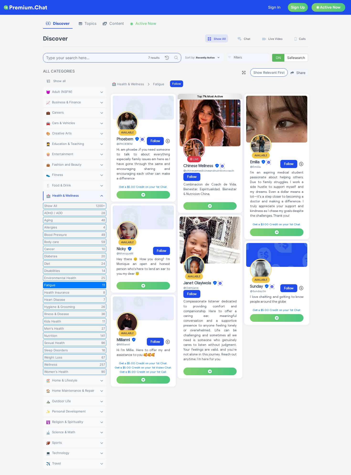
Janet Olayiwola (197, 283)
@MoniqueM (125, 253)
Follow (176, 83)
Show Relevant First (269, 72)
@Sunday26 (258, 291)
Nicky (122, 249)
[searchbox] (255, 57)
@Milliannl (123, 344)
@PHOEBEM (125, 144)
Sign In (274, 7)
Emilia (255, 162)
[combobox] (248, 58)
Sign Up (298, 7)
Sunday (257, 286)
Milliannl (124, 340)
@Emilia (255, 167)
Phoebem (125, 139)
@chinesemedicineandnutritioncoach (208, 170)
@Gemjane (190, 288)
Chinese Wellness (198, 166)
